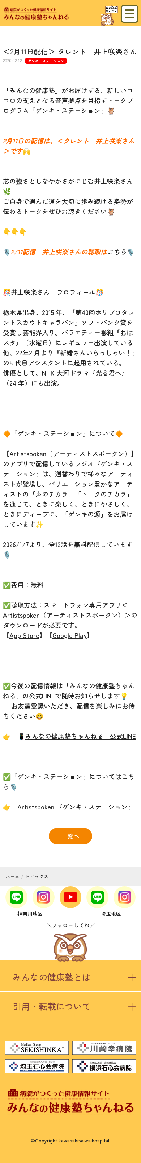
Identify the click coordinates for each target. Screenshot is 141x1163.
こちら (117, 251)
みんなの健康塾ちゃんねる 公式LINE (80, 736)
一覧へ (70, 835)
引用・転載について (52, 1006)
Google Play (69, 635)
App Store (24, 635)
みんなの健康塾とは (52, 977)
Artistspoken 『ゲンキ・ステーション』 (79, 806)
